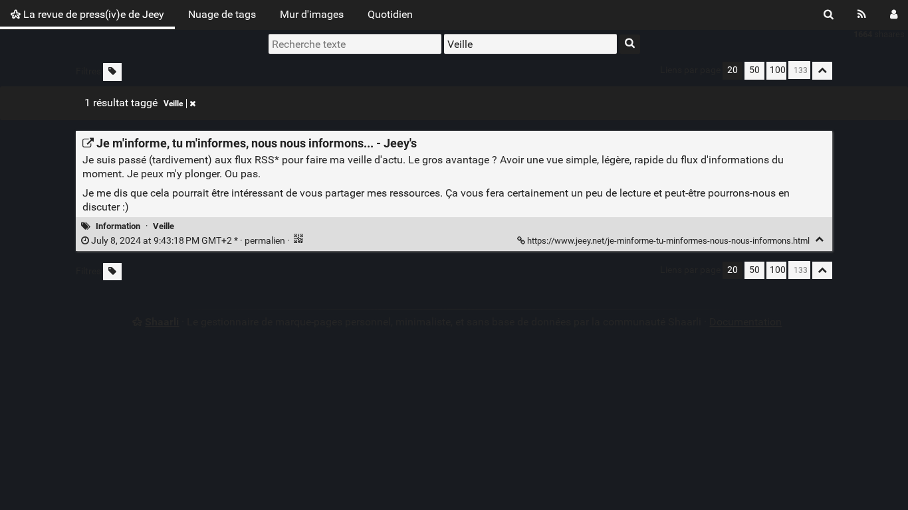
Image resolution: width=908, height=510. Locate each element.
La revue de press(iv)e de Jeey (92, 14)
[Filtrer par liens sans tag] (112, 72)
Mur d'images (312, 14)
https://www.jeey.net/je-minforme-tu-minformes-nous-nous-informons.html (668, 241)
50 (754, 70)
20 (732, 70)
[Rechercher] (828, 14)
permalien (188, 240)
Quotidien (390, 14)
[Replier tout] (822, 71)
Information (118, 226)
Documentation (745, 321)
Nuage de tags (222, 14)
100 (778, 70)
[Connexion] (893, 14)
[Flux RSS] (862, 14)
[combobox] (530, 44)
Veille (173, 103)
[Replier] (819, 239)
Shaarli (162, 321)
